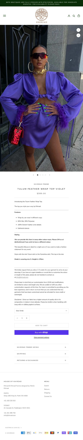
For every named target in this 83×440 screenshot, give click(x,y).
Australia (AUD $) (12, 427)
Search (46, 386)
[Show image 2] (40, 175)
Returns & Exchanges (27, 360)
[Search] (74, 16)
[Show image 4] (45, 175)
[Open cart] (79, 15)
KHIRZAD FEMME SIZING (28, 347)
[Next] (49, 174)
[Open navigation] (4, 16)
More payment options (41, 337)
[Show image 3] (42, 175)
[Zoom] (78, 30)
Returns (46, 389)
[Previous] (33, 174)
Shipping (21, 354)
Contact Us (48, 396)
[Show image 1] (37, 175)
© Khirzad (9, 433)
